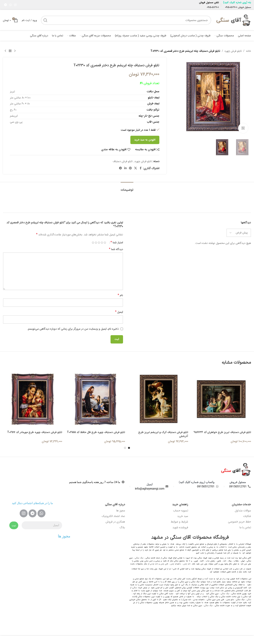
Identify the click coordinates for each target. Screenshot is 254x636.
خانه (248, 51)
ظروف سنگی (137, 587)
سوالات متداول (243, 510)
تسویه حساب (180, 510)
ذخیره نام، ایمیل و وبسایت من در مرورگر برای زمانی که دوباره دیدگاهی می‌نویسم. (73, 329)
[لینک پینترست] (130, 168)
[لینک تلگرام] (5, 5)
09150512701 (231, 7)
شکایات (247, 516)
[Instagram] (24, 513)
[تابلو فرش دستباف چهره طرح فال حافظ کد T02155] (95, 399)
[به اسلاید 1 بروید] (129, 448)
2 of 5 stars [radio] (101, 242)
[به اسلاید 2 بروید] (125, 448)
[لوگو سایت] (233, 20)
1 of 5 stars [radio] (104, 242)
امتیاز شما (117, 242)
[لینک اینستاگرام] (15, 5)
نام (120, 295)
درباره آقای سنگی (115, 504)
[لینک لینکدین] (125, 168)
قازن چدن (164, 564)
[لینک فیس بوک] (140, 168)
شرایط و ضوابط (179, 522)
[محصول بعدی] (5, 51)
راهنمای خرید (180, 504)
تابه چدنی (154, 564)
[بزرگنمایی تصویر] (243, 128)
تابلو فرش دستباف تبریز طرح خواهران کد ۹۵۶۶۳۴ (222, 432)
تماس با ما (245, 527)
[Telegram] (33, 513)
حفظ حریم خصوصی (239, 522)
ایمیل (119, 312)
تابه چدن (186, 564)
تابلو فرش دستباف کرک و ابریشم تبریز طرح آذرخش (163, 434)
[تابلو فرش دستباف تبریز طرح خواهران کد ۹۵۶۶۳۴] (221, 399)
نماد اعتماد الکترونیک (113, 516)
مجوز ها (120, 510)
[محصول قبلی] (15, 51)
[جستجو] (45, 20)
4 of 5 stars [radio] (95, 242)
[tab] (127, 188)
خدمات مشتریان (241, 504)
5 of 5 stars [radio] (92, 242)
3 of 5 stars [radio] (98, 242)
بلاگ (122, 527)
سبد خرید (182, 516)
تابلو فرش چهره (233, 51)
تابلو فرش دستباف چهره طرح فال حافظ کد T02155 (96, 432)
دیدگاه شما (116, 249)
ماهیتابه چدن (175, 564)
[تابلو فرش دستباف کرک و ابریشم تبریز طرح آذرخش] (158, 399)
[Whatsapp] (41, 513)
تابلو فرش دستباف (123, 161)
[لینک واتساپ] (10, 5)
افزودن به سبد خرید (144, 140)
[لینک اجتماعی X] (135, 168)
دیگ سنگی (139, 558)
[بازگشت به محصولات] (10, 51)
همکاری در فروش (115, 522)
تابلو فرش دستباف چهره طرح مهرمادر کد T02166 (34, 432)
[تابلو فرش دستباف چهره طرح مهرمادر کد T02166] (32, 399)
